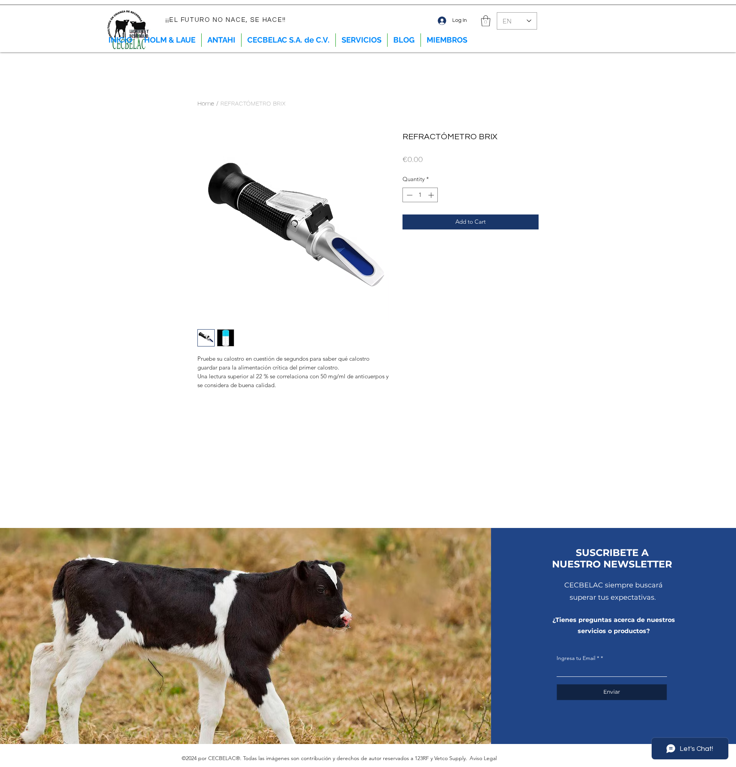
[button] (485, 20)
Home (205, 103)
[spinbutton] (420, 195)
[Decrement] (409, 195)
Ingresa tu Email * (578, 658)
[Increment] (432, 195)
